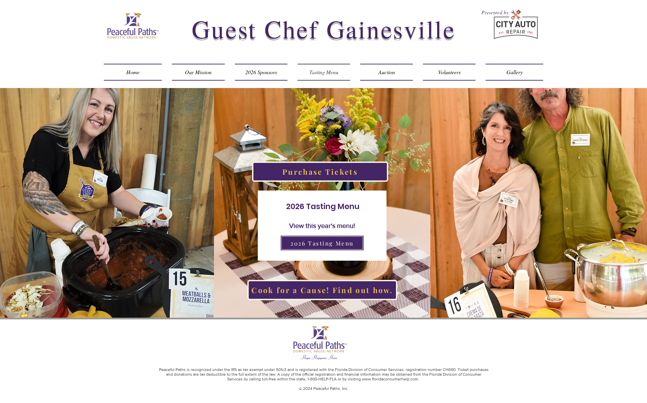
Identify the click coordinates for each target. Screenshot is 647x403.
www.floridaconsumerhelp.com (390, 379)
